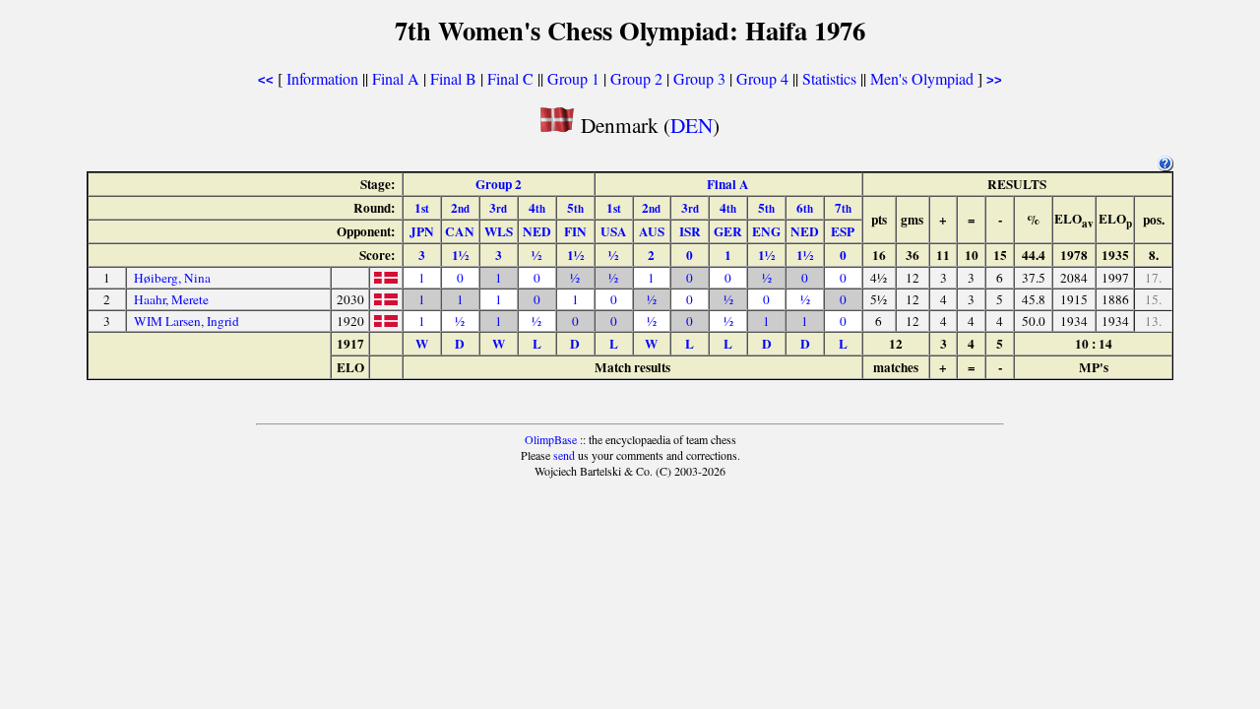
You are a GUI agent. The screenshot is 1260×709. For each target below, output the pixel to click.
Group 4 (762, 78)
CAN (459, 231)
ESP (842, 231)
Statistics (829, 78)
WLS (498, 231)
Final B (453, 78)
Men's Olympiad (922, 78)
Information (322, 78)
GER (728, 231)
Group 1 (573, 78)
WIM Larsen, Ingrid (186, 321)
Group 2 (636, 78)
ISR (690, 231)
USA (613, 231)
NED (537, 231)
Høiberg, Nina (172, 278)
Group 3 (699, 78)
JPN (422, 231)
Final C (510, 78)
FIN (575, 231)
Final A (395, 78)
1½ (460, 255)
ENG (766, 231)
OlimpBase (551, 439)
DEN (691, 124)
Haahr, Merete (171, 299)
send (564, 455)
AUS (651, 231)
